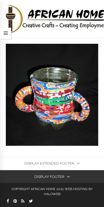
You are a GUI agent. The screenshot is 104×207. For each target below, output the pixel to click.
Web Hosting (76, 189)
